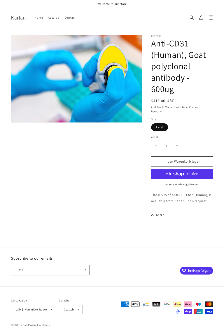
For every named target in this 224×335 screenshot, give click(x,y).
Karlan (24, 324)
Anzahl (155, 137)
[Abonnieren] (84, 270)
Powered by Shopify (39, 324)
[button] (191, 17)
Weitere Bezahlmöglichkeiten (182, 184)
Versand (170, 107)
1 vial (159, 127)
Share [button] (160, 215)
